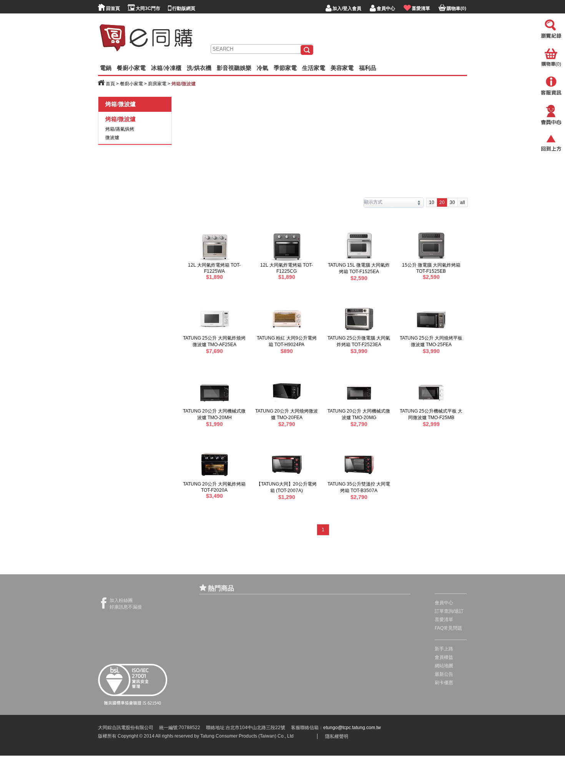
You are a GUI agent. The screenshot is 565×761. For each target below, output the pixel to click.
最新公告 (444, 674)
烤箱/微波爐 (120, 119)
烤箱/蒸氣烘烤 (119, 129)
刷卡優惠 (444, 682)
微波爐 (112, 137)
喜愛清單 (444, 619)
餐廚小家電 (131, 83)
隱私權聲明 (336, 736)
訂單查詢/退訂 (449, 611)
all (462, 202)
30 (452, 202)
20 (442, 202)
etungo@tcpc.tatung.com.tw (352, 727)
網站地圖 (444, 665)
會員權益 (444, 657)
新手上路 (444, 649)
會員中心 (444, 602)
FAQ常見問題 (448, 628)
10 (431, 202)
